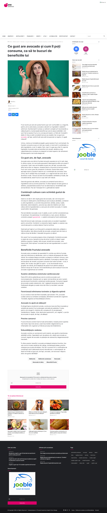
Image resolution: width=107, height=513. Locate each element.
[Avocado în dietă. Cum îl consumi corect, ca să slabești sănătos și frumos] (17, 424)
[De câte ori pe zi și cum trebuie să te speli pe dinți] (76, 131)
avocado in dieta (38, 362)
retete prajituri (74, 463)
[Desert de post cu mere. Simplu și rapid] (76, 117)
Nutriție (22, 41)
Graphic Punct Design (52, 510)
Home (3, 36)
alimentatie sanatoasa (76, 452)
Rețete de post (63, 36)
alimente (32, 359)
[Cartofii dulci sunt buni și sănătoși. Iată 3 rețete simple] (76, 95)
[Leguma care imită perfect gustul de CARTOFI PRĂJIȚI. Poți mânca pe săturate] (76, 101)
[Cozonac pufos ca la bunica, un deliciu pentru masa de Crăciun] (59, 424)
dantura (90, 452)
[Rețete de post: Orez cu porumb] (76, 88)
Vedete (38, 36)
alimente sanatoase (45, 359)
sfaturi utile (82, 463)
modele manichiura (83, 457)
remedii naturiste (86, 460)
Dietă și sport (20, 36)
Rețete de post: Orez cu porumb (90, 86)
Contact (72, 36)
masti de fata (74, 457)
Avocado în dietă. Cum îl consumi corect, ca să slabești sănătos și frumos (16, 433)
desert (96, 452)
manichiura (92, 455)
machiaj (86, 455)
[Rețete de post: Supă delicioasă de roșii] (76, 81)
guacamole (36, 217)
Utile (44, 36)
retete (93, 460)
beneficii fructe (52, 362)
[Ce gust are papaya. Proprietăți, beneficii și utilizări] (59, 405)
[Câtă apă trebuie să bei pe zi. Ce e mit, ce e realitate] (38, 424)
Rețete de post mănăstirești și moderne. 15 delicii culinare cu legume (16, 413)
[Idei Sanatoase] (9, 5)
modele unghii (93, 457)
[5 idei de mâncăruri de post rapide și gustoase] (76, 124)
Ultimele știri (53, 36)
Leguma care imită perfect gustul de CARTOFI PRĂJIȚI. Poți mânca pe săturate (90, 101)
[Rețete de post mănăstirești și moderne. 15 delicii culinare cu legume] (17, 405)
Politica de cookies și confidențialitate (85, 510)
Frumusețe (30, 36)
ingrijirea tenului (79, 455)
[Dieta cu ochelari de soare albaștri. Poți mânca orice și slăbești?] (38, 405)
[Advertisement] (53, 22)
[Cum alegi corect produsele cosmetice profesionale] (76, 67)
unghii (88, 463)
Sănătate (10, 36)
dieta (72, 455)
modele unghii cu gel (75, 460)
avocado (24, 137)
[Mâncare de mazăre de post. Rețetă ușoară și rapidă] (76, 109)
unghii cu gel (94, 463)
